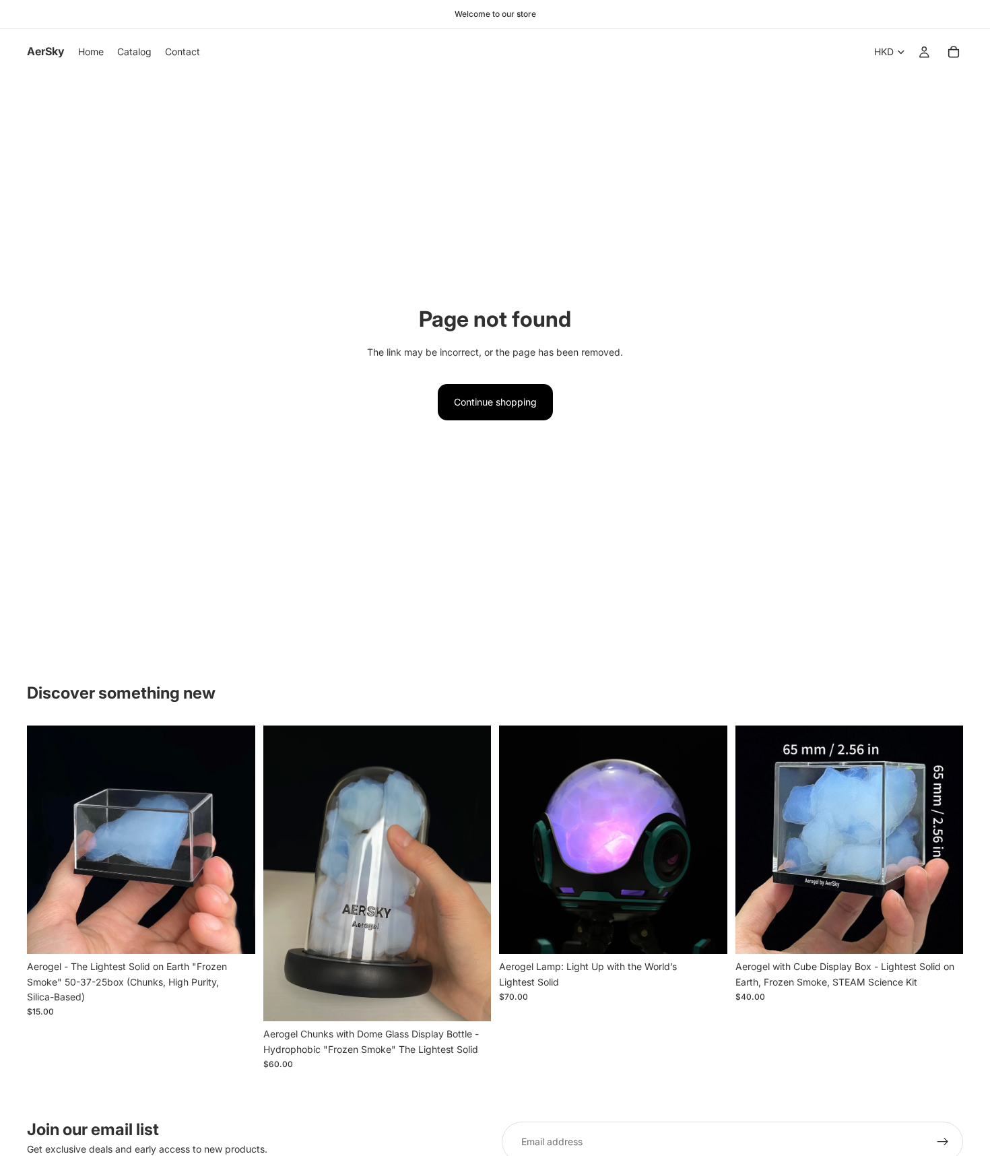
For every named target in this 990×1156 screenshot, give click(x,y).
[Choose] (706, 934)
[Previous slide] (47, 840)
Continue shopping (495, 402)
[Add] (234, 933)
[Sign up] (943, 1142)
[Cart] (953, 52)
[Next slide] (235, 840)
